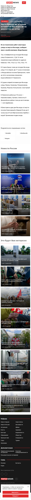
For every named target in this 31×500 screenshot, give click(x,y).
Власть (3, 430)
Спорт (2, 440)
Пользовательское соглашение (9, 455)
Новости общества (7, 6)
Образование (4, 435)
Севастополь (19, 422)
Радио (2, 465)
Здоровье (18, 430)
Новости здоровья (7, 12)
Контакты (18, 463)
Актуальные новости (7, 13)
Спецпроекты (19, 437)
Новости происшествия (8, 7)
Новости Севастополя (8, 9)
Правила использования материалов (7, 451)
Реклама (3, 463)
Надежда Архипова (5, 36)
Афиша (17, 427)
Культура (3, 432)
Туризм (18, 440)
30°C (24, 2)
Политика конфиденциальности (22, 451)
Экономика (4, 443)
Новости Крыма (5, 422)
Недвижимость (20, 432)
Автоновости (5, 10)
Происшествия (5, 437)
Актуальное (4, 427)
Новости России (5, 424)
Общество (18, 435)
